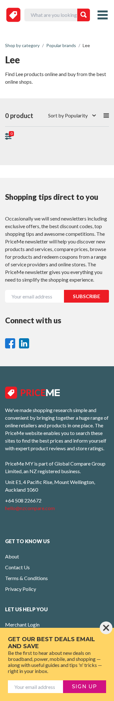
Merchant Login (22, 624)
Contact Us (17, 567)
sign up (84, 686)
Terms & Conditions (26, 578)
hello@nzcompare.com (30, 508)
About (12, 556)
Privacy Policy (20, 589)
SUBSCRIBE (86, 296)
